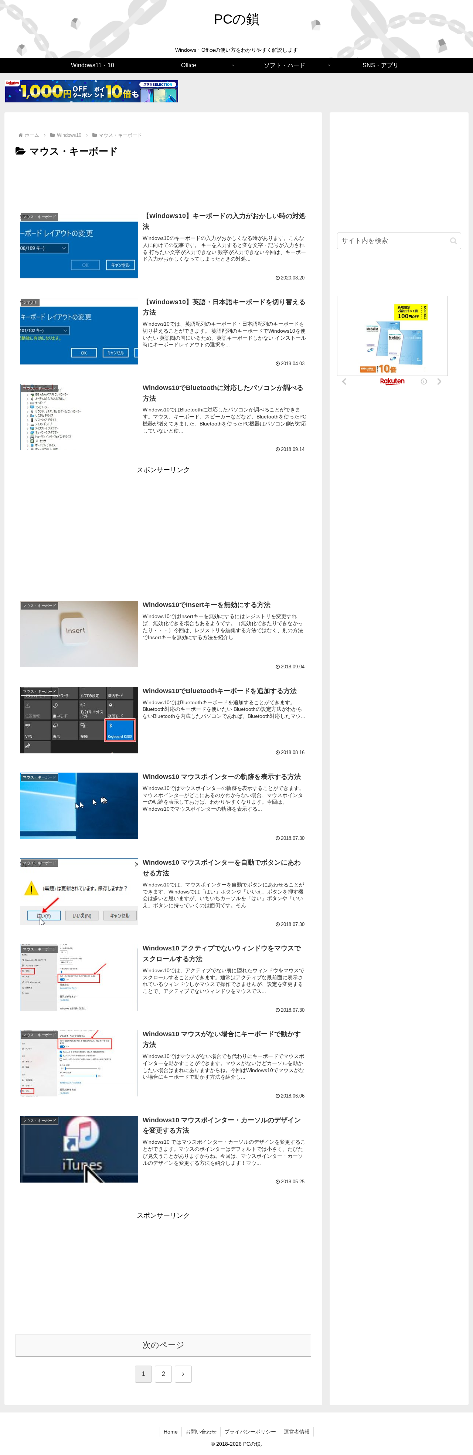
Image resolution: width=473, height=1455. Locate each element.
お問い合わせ (201, 1432)
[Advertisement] (163, 180)
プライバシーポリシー (250, 1432)
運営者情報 (297, 1432)
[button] (453, 241)
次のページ (163, 1345)
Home (171, 1432)
